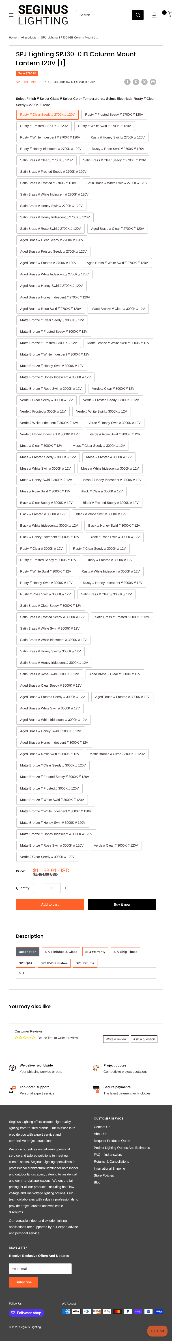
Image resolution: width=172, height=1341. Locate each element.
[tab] (27, 951)
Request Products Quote (112, 1141)
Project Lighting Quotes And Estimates (122, 1147)
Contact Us (102, 1127)
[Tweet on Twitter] (144, 82)
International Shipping (109, 1168)
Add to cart (50, 904)
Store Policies (104, 1175)
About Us (101, 1134)
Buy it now (122, 904)
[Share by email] (153, 82)
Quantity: (23, 888)
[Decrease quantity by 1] (38, 888)
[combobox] (104, 15)
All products (29, 37)
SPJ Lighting (26, 82)
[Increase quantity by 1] (65, 888)
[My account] (154, 15)
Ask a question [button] (144, 1039)
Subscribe (24, 1282)
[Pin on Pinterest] (136, 82)
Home (13, 37)
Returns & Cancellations (111, 1161)
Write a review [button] (116, 1039)
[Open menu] (11, 15)
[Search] (138, 15)
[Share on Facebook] (127, 82)
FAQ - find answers (108, 1154)
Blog (97, 1182)
